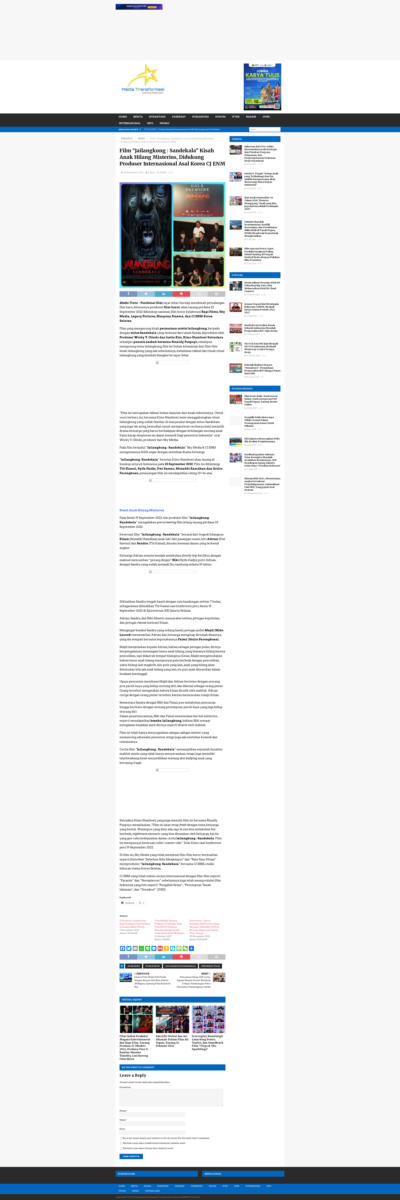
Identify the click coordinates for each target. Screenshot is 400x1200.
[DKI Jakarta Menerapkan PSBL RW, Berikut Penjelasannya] (236, 442)
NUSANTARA (157, 116)
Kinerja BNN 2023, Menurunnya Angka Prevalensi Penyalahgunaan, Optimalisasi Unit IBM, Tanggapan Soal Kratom (262, 484)
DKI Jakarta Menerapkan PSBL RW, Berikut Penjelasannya (262, 440)
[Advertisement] (200, 37)
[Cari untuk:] (264, 129)
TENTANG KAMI (152, 1191)
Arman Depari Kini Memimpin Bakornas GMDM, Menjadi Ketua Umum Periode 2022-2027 (261, 308)
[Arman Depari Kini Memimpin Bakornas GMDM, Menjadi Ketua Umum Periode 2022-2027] (236, 307)
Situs (122, 1129)
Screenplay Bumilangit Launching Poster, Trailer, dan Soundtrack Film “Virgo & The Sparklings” (207, 1043)
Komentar (125, 1087)
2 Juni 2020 (251, 445)
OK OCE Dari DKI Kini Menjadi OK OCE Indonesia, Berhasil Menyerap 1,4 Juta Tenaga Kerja (261, 348)
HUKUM (220, 116)
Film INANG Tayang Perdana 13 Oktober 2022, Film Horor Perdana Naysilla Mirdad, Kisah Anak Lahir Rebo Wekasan (169, 926)
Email (123, 1120)
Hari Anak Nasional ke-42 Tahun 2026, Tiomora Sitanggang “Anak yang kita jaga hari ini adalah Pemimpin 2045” (261, 203)
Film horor (152, 966)
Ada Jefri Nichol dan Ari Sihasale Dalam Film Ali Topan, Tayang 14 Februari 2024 (172, 1041)
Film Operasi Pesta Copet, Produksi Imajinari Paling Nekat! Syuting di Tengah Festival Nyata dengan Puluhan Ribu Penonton (262, 254)
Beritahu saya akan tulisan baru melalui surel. (148, 1148)
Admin (151, 172)
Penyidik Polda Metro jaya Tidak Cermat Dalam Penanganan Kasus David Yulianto (259, 421)
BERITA (138, 116)
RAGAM (251, 116)
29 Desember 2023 (254, 493)
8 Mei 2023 (251, 429)
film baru (134, 966)
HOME (123, 116)
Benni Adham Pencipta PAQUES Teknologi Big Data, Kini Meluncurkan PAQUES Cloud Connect (262, 287)
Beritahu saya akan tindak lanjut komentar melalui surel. (154, 1143)
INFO (150, 123)
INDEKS (135, 1191)
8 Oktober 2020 (253, 295)
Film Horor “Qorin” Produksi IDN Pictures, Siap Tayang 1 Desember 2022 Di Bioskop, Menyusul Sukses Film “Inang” (204, 926)
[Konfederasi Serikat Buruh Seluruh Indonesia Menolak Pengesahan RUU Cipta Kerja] (236, 328)
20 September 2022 (134, 172)
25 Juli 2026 (251, 164)
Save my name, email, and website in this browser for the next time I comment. (166, 1138)
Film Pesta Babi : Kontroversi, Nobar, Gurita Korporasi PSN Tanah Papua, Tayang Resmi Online (261, 400)
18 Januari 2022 (253, 377)
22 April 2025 (252, 469)
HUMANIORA (200, 116)
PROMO (164, 123)
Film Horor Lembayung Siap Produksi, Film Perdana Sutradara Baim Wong (135, 923)
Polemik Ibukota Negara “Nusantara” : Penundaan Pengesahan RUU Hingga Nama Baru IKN (262, 369)
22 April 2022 (252, 316)
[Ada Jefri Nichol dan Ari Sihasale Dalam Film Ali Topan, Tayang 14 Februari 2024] (172, 1019)
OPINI (266, 116)
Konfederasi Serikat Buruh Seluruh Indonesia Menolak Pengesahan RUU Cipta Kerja (260, 328)
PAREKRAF (179, 116)
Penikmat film (210, 966)
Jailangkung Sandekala (180, 966)
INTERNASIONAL (130, 123)
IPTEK (236, 116)
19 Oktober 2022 (253, 356)
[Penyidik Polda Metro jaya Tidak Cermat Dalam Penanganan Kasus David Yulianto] (236, 420)
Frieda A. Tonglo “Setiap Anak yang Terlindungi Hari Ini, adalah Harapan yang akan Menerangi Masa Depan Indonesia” (261, 179)
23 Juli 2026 (251, 188)
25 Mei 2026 (252, 408)
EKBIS (163, 172)
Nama (123, 1110)
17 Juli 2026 (251, 239)
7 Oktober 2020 (253, 334)
